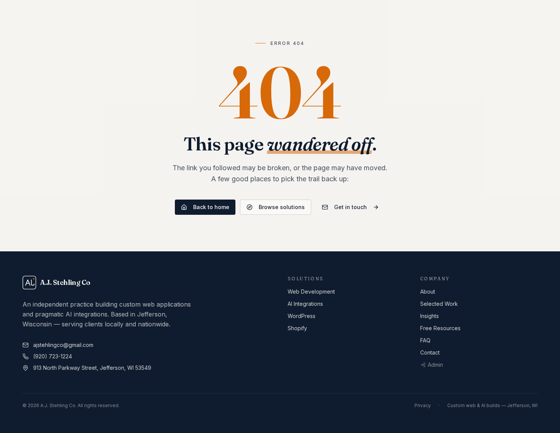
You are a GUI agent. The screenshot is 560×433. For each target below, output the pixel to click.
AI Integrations (305, 303)
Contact (430, 352)
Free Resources (440, 328)
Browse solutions (282, 207)
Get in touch (350, 207)
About (427, 291)
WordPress (301, 316)
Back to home (211, 207)
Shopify (297, 328)
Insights (429, 316)
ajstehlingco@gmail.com (63, 345)
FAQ (425, 340)
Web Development (311, 291)
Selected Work (439, 303)
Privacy (422, 405)
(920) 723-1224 (52, 356)
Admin (435, 364)
